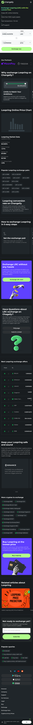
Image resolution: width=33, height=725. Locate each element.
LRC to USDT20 (16, 174)
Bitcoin (16, 373)
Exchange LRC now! (16, 279)
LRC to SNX (15, 181)
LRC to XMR (5, 192)
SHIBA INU (17, 418)
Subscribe (16, 636)
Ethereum (17, 380)
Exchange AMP (7, 533)
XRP (15, 405)
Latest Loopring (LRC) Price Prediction (12, 610)
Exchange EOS (20, 501)
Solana (16, 424)
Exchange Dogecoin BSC (10, 526)
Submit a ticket (16, 332)
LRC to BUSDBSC (7, 185)
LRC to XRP (26, 178)
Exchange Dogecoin (23, 512)
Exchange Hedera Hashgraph (11, 508)
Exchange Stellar (7, 515)
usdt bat (5, 658)
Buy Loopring (16, 555)
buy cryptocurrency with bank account (14, 661)
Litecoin (16, 386)
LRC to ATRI (15, 192)
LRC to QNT (5, 188)
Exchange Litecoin (8, 512)
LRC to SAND (25, 188)
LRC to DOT (16, 178)
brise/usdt (6, 651)
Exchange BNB (7, 501)
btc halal (24, 658)
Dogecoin (17, 392)
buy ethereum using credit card (12, 654)
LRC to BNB (5, 174)
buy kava (15, 658)
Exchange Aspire (24, 529)
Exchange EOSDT (8, 519)
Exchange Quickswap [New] (10, 522)
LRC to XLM (5, 181)
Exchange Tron (21, 515)
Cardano (16, 412)
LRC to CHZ (18, 185)
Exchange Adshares (21, 533)
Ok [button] (26, 722)
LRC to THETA (6, 178)
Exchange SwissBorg (9, 529)
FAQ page (16, 328)
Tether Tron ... (18, 399)
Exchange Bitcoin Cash (9, 505)
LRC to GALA (15, 188)
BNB (15, 431)
